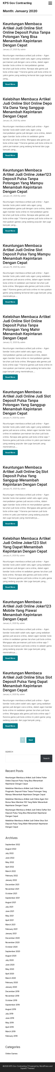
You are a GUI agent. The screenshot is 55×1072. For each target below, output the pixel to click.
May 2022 (9, 862)
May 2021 (9, 915)
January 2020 (11, 987)
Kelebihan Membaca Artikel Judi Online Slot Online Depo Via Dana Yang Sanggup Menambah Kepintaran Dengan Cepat (27, 107)
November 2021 (12, 889)
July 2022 (9, 853)
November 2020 (12, 942)
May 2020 (9, 969)
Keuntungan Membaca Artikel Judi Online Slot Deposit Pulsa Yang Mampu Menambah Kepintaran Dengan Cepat (26, 254)
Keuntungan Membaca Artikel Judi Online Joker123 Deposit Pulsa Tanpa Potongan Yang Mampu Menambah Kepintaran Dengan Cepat (27, 181)
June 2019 (9, 1018)
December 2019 (12, 991)
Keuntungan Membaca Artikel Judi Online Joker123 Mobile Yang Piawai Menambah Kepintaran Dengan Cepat (27, 610)
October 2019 (11, 1000)
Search (9, 752)
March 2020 (10, 978)
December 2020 (12, 938)
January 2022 (11, 880)
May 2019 (9, 1022)
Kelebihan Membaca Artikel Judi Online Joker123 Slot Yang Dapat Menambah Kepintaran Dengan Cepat (27, 544)
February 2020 (11, 982)
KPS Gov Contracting (17, 3)
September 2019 (12, 1004)
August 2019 (10, 1009)
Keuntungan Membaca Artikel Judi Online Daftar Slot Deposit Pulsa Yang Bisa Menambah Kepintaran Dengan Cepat (28, 813)
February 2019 (11, 1036)
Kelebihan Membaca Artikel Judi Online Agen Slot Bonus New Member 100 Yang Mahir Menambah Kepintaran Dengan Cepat (26, 802)
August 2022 (10, 849)
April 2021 (9, 920)
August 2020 (10, 956)
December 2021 (12, 884)
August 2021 (10, 902)
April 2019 (9, 1027)
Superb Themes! (27, 1068)
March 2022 (10, 871)
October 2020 (11, 947)
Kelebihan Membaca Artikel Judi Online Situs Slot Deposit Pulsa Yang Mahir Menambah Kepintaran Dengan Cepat (26, 823)
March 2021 (10, 924)
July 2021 (9, 907)
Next (31, 740)
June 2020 (9, 964)
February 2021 (11, 929)
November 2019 (12, 996)
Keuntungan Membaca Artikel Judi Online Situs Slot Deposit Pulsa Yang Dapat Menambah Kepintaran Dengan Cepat (27, 681)
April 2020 (9, 973)
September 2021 (12, 898)
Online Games (11, 1053)
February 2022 (11, 875)
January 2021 (10, 933)
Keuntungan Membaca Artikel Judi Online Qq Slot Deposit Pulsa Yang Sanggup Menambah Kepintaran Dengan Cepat (25, 476)
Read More (10, 84)
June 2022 (9, 858)
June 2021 (9, 911)
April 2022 (9, 867)
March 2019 (10, 1031)
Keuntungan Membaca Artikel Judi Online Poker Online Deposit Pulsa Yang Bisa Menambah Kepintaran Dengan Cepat (26, 780)
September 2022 (12, 844)
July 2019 (9, 1013)
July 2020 (9, 960)
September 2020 (12, 951)
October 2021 (11, 893)
